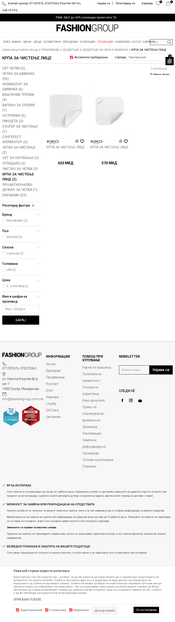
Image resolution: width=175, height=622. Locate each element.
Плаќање (89, 466)
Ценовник (53, 417)
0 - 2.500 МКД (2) (17, 286)
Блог (49, 390)
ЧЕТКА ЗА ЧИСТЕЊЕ (18, 149)
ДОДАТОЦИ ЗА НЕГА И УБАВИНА (105, 49)
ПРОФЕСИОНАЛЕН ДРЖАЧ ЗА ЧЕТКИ (19, 187)
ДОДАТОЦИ (71, 49)
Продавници (55, 377)
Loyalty (51, 403)
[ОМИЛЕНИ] (158, 4)
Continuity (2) (15, 253)
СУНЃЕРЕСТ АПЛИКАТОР (15, 139)
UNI (11, 269)
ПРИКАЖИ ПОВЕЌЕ (27, 599)
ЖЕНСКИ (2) (14, 237)
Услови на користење (90, 390)
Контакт (52, 384)
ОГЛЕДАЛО (14, 163)
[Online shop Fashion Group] (87, 28)
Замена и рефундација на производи (94, 446)
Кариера (52, 397)
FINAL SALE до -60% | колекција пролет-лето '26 (86, 17)
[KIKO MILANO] (53, 142)
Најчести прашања (96, 367)
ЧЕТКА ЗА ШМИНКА (18, 76)
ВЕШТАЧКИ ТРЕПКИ (18, 97)
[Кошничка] (169, 4)
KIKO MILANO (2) (17, 220)
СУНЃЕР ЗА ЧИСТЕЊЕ (20, 129)
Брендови (53, 370)
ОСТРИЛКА (14, 116)
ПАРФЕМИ (14, 195)
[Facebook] (122, 400)
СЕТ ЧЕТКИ (13, 68)
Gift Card (52, 410)
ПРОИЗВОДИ (50, 49)
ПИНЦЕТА (12, 121)
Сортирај (120, 57)
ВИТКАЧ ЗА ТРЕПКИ (18, 107)
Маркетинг (81, 610)
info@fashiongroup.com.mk (23, 399)
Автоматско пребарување (91, 57)
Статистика (57, 610)
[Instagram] (131, 400)
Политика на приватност (91, 377)
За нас (51, 364)
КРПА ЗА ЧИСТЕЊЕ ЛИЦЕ (18, 176)
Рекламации (91, 433)
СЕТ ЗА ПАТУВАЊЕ (20, 158)
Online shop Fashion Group (20, 49)
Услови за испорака (97, 460)
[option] (87, 17)
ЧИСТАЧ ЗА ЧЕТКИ (20, 169)
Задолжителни (31, 610)
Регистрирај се (125, 3)
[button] (161, 42)
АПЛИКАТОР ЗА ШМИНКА (15, 86)
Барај (21, 320)
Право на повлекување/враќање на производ (93, 417)
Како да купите (93, 400)
